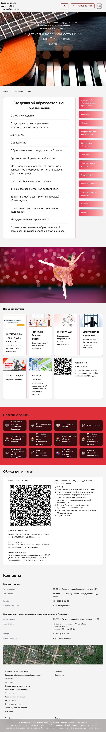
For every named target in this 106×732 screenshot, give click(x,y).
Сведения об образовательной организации (88, 103)
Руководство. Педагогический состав (32, 158)
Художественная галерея (88, 165)
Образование (18, 142)
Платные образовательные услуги (31, 181)
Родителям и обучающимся (87, 144)
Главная (6, 92)
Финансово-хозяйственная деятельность (34, 189)
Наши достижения (89, 184)
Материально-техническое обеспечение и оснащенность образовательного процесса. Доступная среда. (36, 170)
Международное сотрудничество (30, 219)
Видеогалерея (87, 175)
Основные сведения (22, 115)
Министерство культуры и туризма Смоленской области (93, 439)
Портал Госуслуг (94, 425)
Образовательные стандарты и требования (36, 150)
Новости (85, 212)
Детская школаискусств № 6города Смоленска (10, 6)
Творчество (86, 155)
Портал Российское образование (41, 452)
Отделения (85, 123)
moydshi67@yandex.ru (62, 606)
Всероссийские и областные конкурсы (69, 439)
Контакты (85, 204)
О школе (85, 114)
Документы (17, 135)
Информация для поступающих (88, 133)
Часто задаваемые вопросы (89, 193)
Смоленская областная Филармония (92, 452)
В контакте (59, 675)
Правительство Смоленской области (17, 439)
